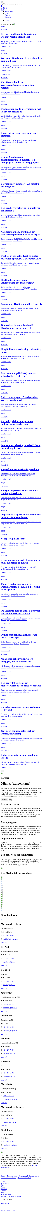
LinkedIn (18, 1196)
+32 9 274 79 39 (8, 958)
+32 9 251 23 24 (8, 1027)
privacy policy (5, 1203)
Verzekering (9, 11)
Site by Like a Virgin (8, 1210)
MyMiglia (4, 8)
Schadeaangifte (6, 1194)
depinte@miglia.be (9, 962)
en (3, 10)
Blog (2, 1192)
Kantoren (8, 17)
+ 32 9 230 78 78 (8, 1004)
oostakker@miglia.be (10, 1030)
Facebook (11, 1196)
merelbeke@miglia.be (10, 1008)
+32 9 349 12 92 (8, 981)
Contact (7, 20)
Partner (7, 15)
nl (2, 10)
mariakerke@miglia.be (10, 939)
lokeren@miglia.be (9, 985)
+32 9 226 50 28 (8, 935)
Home (3, 1181)
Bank (7, 13)
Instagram (4, 1196)
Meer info (4, 799)
